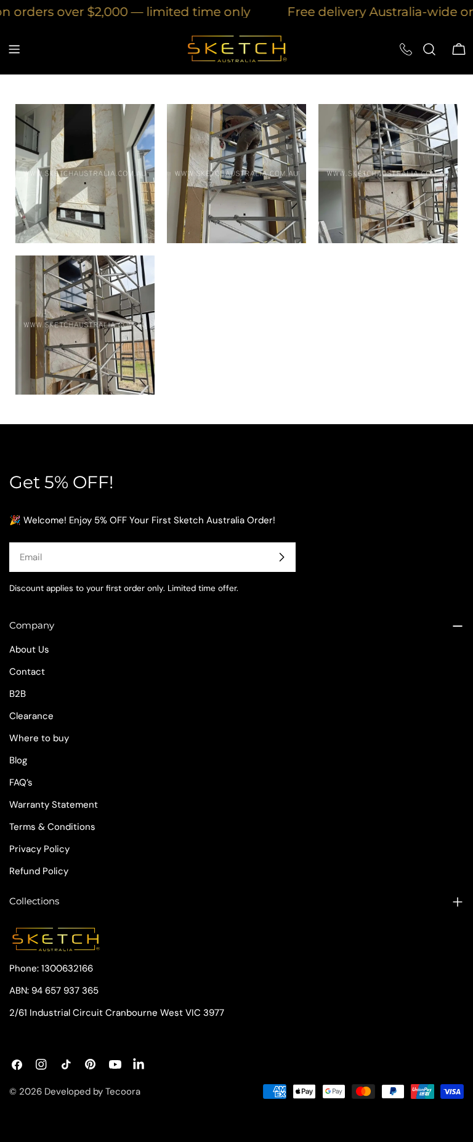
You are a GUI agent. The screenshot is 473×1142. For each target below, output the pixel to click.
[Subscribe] (281, 557)
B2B (17, 694)
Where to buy (39, 738)
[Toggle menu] (14, 49)
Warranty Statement (53, 804)
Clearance (31, 716)
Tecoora (122, 1091)
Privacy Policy (39, 849)
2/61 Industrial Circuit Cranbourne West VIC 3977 (116, 1013)
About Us (29, 649)
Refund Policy (38, 871)
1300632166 (67, 968)
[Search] (429, 49)
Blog (18, 760)
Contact (27, 671)
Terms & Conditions (52, 827)
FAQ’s (21, 782)
